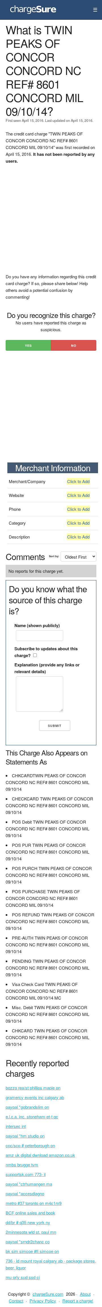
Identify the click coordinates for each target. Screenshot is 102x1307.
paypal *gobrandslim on (27, 1107)
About (85, 1294)
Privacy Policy (42, 1301)
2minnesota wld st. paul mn (31, 1232)
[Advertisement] (51, 222)
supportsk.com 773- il (26, 1174)
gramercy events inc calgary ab (35, 1097)
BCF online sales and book (30, 1213)
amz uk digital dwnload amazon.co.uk (40, 1155)
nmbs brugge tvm (22, 1165)
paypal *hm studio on (25, 1136)
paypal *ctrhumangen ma (29, 1184)
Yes (28, 345)
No (73, 345)
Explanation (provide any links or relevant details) (47, 668)
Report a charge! (77, 1301)
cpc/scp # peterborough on (30, 1145)
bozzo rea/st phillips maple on (33, 1088)
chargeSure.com (48, 1294)
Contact (16, 1301)
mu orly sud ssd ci (23, 1277)
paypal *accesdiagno (25, 1193)
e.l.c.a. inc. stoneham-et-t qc (32, 1116)
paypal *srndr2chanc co (28, 1241)
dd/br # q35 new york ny (28, 1222)
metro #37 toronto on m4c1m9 (33, 1203)
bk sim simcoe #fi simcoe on (32, 1251)
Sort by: (54, 556)
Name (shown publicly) (37, 625)
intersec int (16, 1126)
